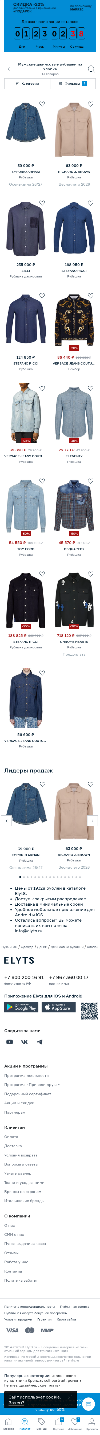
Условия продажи (18, 1319)
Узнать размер (17, 1173)
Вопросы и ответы (21, 1164)
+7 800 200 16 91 (24, 977)
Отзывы (11, 1252)
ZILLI (26, 271)
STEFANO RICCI (74, 271)
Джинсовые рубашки (67, 947)
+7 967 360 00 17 (69, 977)
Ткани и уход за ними (24, 1182)
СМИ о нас (14, 1234)
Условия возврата (21, 1155)
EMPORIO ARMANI (25, 172)
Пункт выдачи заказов (25, 1243)
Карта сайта (66, 1319)
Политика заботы (20, 1280)
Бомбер (74, 369)
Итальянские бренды (24, 1200)
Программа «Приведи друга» (32, 1084)
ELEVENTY (74, 456)
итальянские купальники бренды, (40, 1378)
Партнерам (14, 1112)
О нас (9, 1225)
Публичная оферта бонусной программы (35, 1313)
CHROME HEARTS (74, 642)
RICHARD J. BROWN (74, 172)
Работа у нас (16, 1262)
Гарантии (44, 1319)
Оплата (11, 1136)
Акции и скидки (19, 1103)
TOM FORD (25, 549)
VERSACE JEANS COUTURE (74, 363)
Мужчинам (9, 947)
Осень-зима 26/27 (25, 184)
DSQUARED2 (74, 549)
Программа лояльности (26, 1075)
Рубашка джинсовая (26, 276)
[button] (6, 820)
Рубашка (26, 177)
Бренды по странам (22, 1191)
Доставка (13, 1145)
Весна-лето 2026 (74, 184)
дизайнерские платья (40, 1385)
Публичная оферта (74, 1307)
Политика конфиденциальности (29, 1307)
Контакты (13, 1271)
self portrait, (56, 1380)
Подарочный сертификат (27, 1093)
